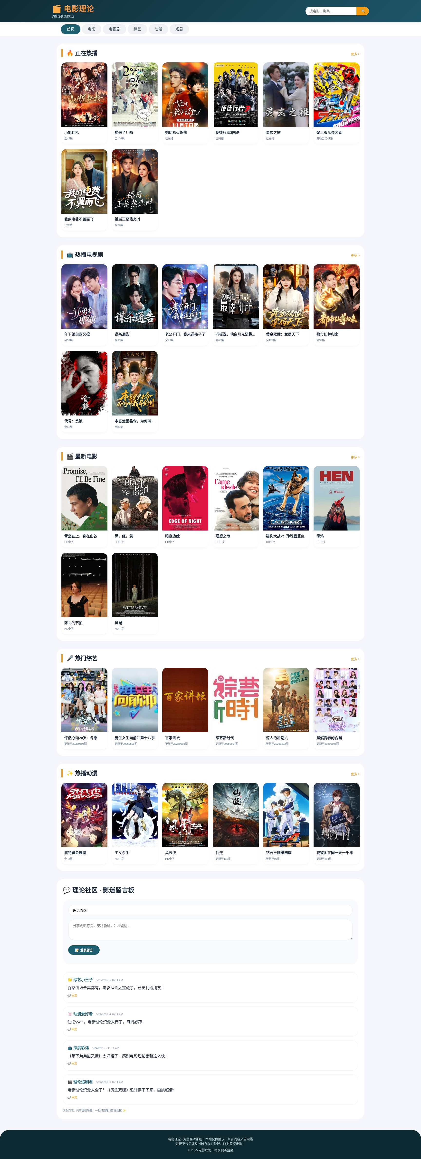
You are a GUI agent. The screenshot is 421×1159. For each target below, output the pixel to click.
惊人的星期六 (277, 737)
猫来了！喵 (124, 132)
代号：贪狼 (73, 420)
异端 (118, 622)
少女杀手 (122, 852)
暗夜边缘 (172, 535)
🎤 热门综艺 (82, 658)
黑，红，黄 (124, 535)
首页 (71, 29)
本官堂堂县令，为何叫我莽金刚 (140, 420)
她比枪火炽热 (176, 132)
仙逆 (219, 852)
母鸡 (320, 535)
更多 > (355, 54)
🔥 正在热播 (82, 53)
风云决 (170, 852)
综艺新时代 (225, 737)
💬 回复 (72, 995)
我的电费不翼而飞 (79, 219)
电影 (92, 29)
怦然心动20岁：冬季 (80, 737)
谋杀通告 (122, 334)
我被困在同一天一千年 (334, 852)
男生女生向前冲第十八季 (135, 737)
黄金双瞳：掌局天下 (282, 334)
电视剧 (114, 29)
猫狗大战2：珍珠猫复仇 (285, 535)
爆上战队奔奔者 (329, 132)
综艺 (137, 29)
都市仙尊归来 (327, 334)
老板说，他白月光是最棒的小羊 (241, 334)
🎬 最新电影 (82, 456)
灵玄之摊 (273, 132)
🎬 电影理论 (73, 9)
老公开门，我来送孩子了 (185, 334)
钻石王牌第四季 (279, 852)
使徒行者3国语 (227, 132)
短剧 (179, 29)
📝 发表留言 (84, 950)
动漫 (158, 29)
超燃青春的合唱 (329, 737)
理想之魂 (223, 535)
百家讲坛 (172, 737)
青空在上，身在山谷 (80, 535)
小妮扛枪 (71, 132)
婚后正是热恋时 (127, 219)
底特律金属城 (75, 852)
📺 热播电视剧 (85, 254)
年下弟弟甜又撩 (77, 334)
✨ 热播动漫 (82, 773)
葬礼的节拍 (73, 622)
